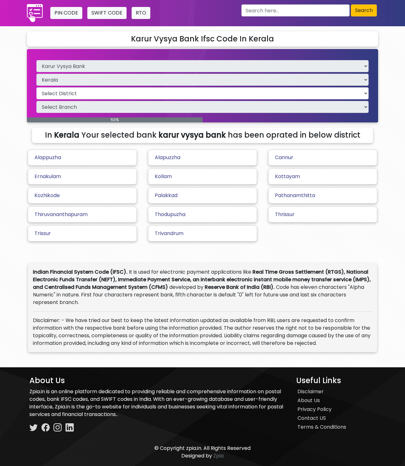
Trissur (42, 233)
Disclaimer (310, 391)
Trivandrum (169, 233)
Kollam (163, 176)
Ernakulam (47, 176)
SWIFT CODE (106, 12)
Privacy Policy (314, 409)
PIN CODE (66, 12)
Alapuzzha (167, 157)
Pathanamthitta (295, 195)
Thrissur (285, 214)
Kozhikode (47, 195)
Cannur (284, 157)
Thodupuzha (170, 214)
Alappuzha (47, 157)
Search (364, 10)
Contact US (311, 418)
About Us (308, 400)
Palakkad (166, 195)
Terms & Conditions (321, 427)
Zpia (218, 455)
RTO (141, 12)
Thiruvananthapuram (61, 214)
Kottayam (287, 176)
